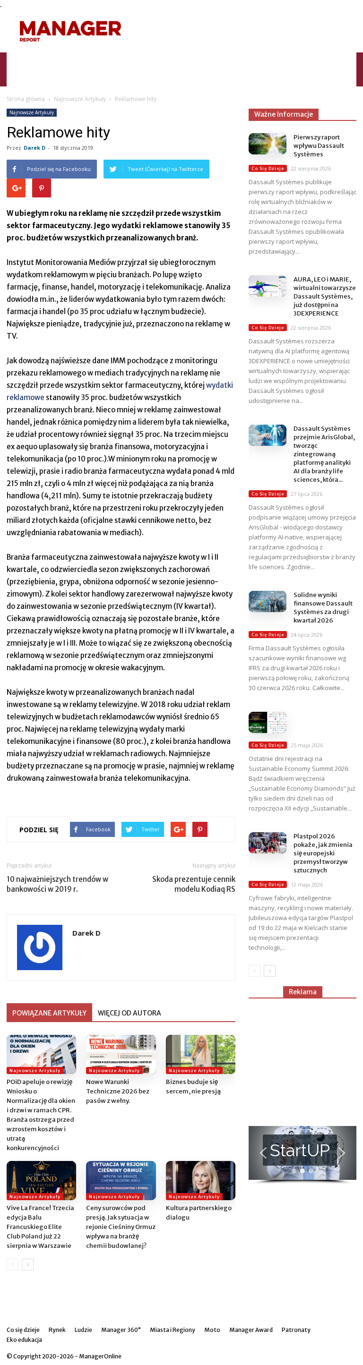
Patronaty (296, 1329)
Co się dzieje (246, 60)
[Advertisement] (245, 31)
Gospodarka (133, 60)
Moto (166, 60)
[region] (302, 1155)
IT (273, 60)
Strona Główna (55, 60)
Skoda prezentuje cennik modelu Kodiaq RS (193, 884)
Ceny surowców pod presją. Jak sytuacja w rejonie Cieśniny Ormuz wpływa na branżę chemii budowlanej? (121, 1227)
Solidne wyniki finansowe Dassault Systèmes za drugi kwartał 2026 (323, 607)
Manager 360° (202, 60)
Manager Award (251, 1329)
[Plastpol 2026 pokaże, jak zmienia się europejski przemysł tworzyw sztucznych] (267, 842)
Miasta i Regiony (172, 1329)
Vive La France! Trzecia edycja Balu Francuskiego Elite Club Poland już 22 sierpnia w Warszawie (40, 1227)
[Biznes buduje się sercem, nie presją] (200, 1054)
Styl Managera (303, 60)
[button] (345, 69)
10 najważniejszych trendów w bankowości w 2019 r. (57, 884)
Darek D (34, 147)
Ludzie (83, 1329)
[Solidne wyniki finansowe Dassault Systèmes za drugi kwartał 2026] (267, 601)
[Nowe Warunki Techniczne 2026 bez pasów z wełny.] (121, 1054)
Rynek (57, 1329)
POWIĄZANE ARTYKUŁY (49, 1013)
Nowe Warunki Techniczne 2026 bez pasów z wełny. (117, 1091)
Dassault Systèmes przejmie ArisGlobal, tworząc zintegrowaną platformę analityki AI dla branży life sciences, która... (324, 454)
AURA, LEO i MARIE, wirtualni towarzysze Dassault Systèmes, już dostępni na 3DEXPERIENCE (325, 296)
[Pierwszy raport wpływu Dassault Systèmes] (267, 143)
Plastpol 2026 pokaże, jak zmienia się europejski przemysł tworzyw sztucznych (323, 853)
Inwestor (96, 60)
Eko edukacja (52, 77)
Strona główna (26, 99)
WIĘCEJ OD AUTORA (129, 1013)
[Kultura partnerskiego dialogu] (200, 1180)
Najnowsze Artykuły (80, 99)
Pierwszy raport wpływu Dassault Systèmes (319, 145)
